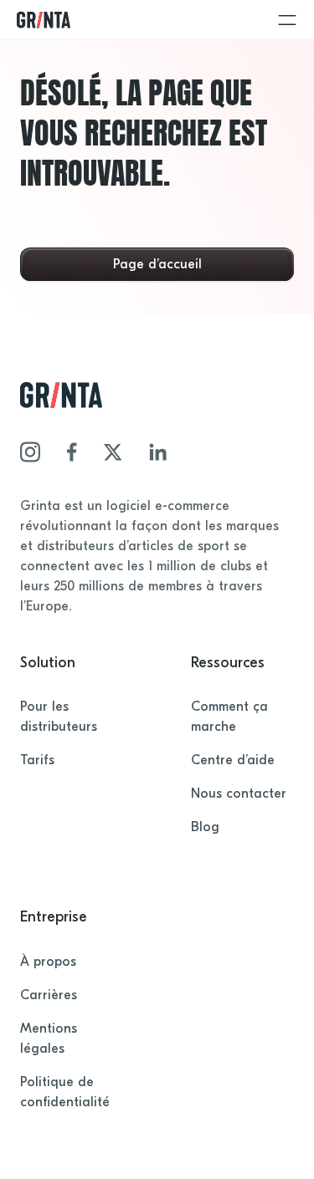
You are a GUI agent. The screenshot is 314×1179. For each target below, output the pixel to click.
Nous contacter (238, 793)
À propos (48, 961)
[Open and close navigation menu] (287, 20)
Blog (205, 826)
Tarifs (37, 760)
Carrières (48, 995)
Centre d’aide (233, 760)
